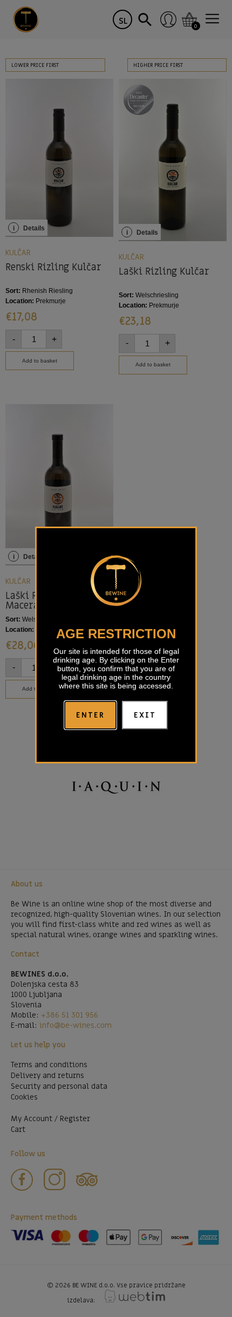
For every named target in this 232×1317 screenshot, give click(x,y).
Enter (90, 715)
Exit (145, 715)
